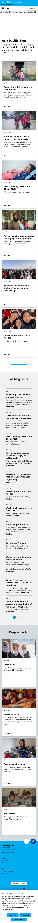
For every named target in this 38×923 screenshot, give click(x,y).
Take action (9, 813)
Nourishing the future (17, 524)
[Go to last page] (30, 617)
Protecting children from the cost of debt (18, 88)
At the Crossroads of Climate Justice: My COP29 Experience (18, 583)
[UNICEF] (11, 2)
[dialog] (19, 906)
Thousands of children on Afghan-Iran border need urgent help (16, 288)
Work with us (6, 873)
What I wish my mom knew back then (19, 509)
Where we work (11, 714)
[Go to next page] (27, 617)
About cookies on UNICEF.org (13, 893)
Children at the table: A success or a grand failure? (19, 602)
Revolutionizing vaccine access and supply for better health (19, 237)
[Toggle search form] (8, 8)
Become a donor (19, 883)
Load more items (19, 363)
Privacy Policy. (7, 910)
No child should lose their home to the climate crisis (16, 138)
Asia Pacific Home (8, 845)
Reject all (25, 915)
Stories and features (8, 852)
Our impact (5, 860)
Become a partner (8, 871)
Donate (32, 8)
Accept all (12, 915)
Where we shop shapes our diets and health (19, 558)
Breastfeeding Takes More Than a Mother (17, 187)
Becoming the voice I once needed (17, 336)
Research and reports (14, 764)
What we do (9, 665)
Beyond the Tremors (16, 543)
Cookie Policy (22, 907)
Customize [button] (19, 919)
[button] (33, 841)
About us (5, 858)
